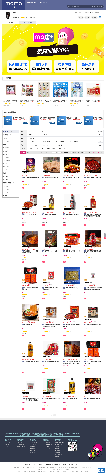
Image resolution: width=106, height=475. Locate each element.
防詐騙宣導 (32, 450)
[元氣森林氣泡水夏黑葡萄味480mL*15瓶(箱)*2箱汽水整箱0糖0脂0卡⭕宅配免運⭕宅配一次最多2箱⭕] (43, 94)
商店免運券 (75, 152)
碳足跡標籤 (32, 452)
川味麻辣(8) (32, 138)
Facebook (63, 464)
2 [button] (58, 415)
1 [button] (54, 415)
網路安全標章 (33, 446)
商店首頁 (10, 22)
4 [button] (65, 415)
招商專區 (7, 444)
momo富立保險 (46, 448)
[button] (51, 415)
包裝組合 (31, 148)
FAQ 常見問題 (58, 454)
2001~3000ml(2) (74, 141)
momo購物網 (29, 2)
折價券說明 (57, 452)
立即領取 (25, 122)
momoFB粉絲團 (46, 442)
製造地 (47, 148)
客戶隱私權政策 (33, 442)
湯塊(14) (44, 135)
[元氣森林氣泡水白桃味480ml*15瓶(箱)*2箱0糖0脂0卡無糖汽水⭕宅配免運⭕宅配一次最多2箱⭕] (10, 94)
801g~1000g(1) (46, 145)
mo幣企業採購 (20, 444)
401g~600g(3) (33, 145)
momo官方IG (45, 446)
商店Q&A (87, 17)
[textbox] (79, 6)
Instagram (78, 464)
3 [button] (61, 415)
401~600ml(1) (60, 141)
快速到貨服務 (58, 450)
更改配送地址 (58, 446)
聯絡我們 (57, 456)
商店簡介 (81, 17)
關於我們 (27, 464)
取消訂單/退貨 (58, 444)
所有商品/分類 (28, 22)
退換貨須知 (94, 17)
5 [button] (68, 415)
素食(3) (31, 131)
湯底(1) (30, 135)
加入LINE (71, 464)
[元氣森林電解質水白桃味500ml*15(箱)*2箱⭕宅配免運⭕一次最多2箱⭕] (60, 94)
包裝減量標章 (33, 448)
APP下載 (36, 2)
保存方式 (61, 148)
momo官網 (7, 442)
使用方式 (39, 148)
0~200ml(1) (32, 141)
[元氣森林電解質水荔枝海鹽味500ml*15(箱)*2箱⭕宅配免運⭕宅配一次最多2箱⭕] (77, 94)
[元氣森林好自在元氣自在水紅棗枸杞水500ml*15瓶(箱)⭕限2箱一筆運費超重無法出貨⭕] (93, 94)
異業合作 (19, 442)
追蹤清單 (57, 448)
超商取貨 (87, 152)
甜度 (54, 148)
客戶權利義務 (33, 444)
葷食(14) (44, 131)
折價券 (81, 152)
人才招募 (7, 446)
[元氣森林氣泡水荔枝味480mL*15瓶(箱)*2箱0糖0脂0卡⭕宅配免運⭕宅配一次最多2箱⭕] (27, 94)
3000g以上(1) (59, 145)
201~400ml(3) (46, 141)
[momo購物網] (92, 449)
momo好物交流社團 (47, 444)
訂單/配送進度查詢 (59, 442)
